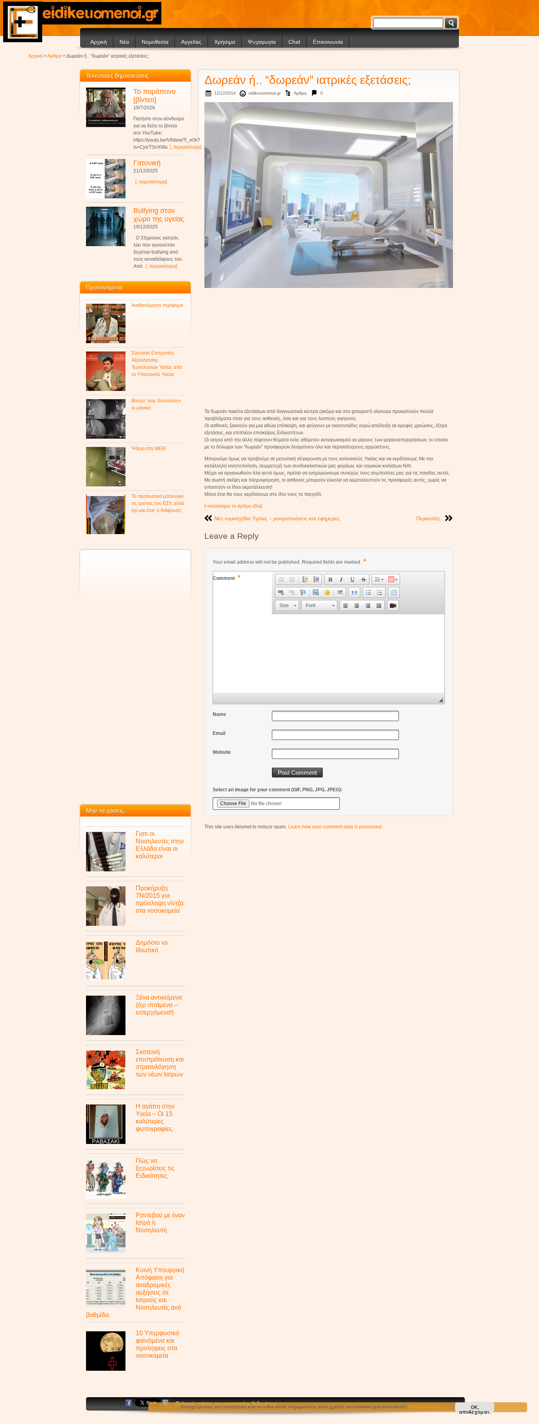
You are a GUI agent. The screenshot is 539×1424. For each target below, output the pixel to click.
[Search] (451, 23)
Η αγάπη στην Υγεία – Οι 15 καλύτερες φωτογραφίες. (155, 1117)
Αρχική (98, 42)
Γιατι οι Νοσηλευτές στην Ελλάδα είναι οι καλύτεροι (160, 845)
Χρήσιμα (224, 42)
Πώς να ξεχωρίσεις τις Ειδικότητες (155, 1168)
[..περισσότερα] (185, 147)
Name (219, 714)
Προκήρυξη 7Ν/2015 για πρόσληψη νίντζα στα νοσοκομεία (159, 899)
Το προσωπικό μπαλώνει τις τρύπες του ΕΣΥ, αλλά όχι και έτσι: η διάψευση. (157, 503)
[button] (280, 579)
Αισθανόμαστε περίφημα (157, 305)
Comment (226, 577)
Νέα (124, 42)
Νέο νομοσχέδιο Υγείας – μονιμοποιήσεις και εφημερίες (277, 518)
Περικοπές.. (429, 518)
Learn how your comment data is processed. (335, 827)
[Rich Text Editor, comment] (328, 653)
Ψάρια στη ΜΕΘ (148, 448)
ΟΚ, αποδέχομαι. (474, 1407)
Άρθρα (54, 56)
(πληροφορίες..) (427, 1406)
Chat (294, 42)
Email (219, 733)
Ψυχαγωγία (262, 42)
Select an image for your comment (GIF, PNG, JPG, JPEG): (277, 789)
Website (222, 752)
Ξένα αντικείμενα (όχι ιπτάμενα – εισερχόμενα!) (159, 1005)
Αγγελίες (191, 42)
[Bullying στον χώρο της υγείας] (105, 226)
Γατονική (147, 163)
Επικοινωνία (328, 42)
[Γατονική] (105, 178)
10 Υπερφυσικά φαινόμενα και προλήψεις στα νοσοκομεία (157, 1344)
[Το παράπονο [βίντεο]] (105, 107)
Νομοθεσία (155, 42)
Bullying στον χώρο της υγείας (158, 215)
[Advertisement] (328, 348)
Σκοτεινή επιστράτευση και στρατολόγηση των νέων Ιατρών (160, 1063)
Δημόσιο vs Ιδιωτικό (152, 946)
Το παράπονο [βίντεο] (154, 96)
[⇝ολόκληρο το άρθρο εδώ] (233, 506)
